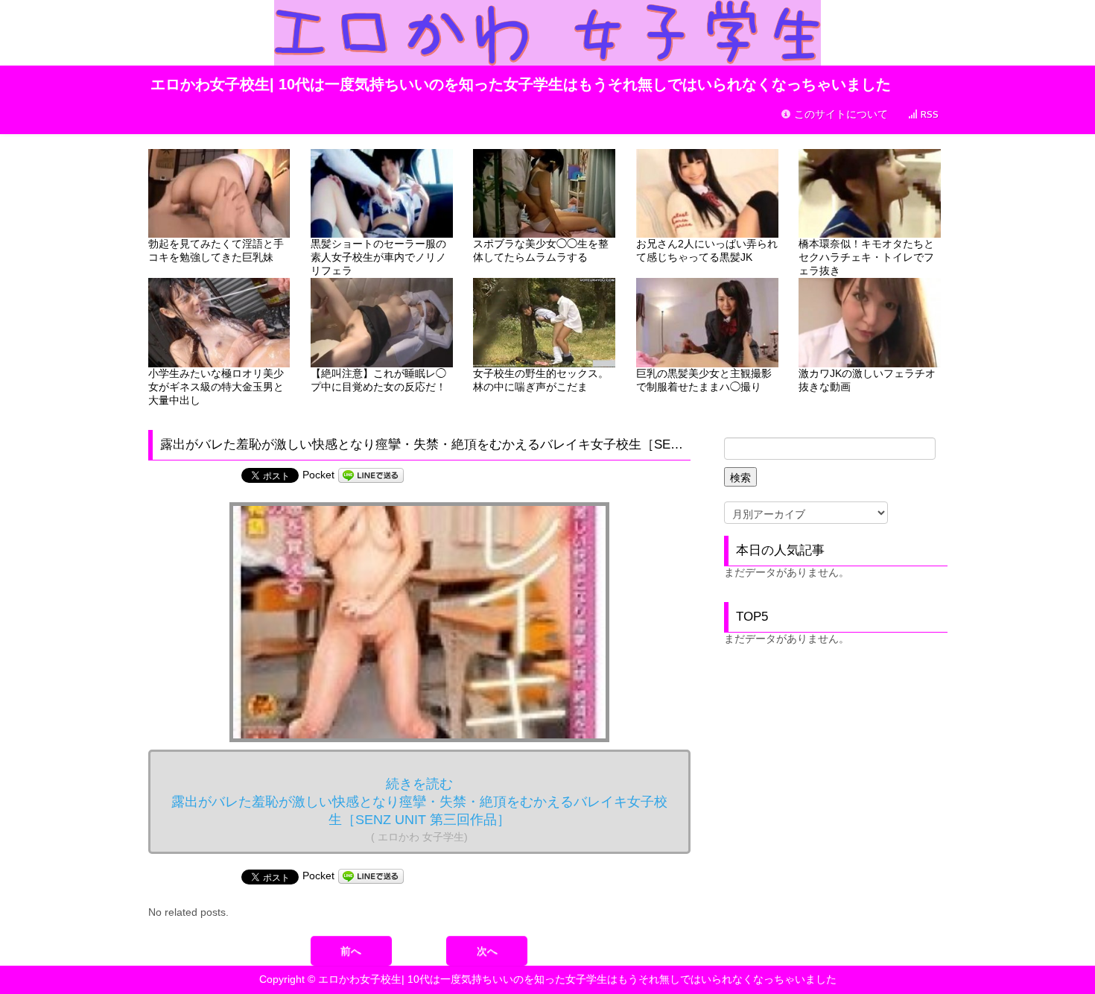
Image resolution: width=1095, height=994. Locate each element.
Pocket (318, 475)
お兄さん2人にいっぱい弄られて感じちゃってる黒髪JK (707, 250)
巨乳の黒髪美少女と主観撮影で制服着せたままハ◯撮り (704, 380)
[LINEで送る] (371, 475)
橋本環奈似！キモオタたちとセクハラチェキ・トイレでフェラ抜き (866, 257)
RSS (928, 114)
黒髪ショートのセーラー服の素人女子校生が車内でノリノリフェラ (378, 257)
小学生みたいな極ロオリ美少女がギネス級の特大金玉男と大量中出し (216, 386)
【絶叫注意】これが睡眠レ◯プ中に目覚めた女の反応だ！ (378, 380)
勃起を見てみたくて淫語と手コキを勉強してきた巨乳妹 (216, 250)
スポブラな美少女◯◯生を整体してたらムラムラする (541, 250)
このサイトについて (839, 114)
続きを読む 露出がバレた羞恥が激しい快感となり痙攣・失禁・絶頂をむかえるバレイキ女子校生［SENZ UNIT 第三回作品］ (419, 809)
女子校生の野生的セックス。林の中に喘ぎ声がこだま (541, 380)
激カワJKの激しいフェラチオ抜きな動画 (867, 380)
